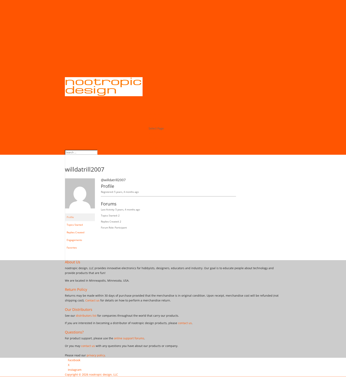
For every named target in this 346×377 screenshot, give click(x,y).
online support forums (129, 338)
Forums (154, 147)
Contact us (92, 300)
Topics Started (75, 224)
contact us (185, 323)
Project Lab (156, 143)
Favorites (72, 247)
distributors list (86, 315)
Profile (70, 217)
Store (152, 133)
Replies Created (75, 232)
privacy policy (96, 355)
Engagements (74, 240)
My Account (156, 138)
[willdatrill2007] (80, 211)
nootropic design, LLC (103, 374)
